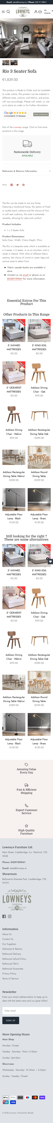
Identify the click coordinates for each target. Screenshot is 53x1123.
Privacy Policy (9, 973)
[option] (26, 38)
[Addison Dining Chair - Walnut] (13, 415)
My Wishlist (47, 12)
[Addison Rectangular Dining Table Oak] (39, 415)
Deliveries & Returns (12, 949)
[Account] (35, 12)
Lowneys (17, 127)
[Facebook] (4, 916)
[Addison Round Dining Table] (39, 457)
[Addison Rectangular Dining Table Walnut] (13, 457)
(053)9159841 (14, 278)
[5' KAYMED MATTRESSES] (13, 330)
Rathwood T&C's (10, 963)
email (25, 275)
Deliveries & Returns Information (19, 171)
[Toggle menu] (3, 12)
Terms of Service (10, 978)
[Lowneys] (23, 12)
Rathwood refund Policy (14, 959)
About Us (6, 934)
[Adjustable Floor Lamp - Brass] (39, 499)
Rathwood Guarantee (12, 968)
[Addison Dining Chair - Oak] (39, 372)
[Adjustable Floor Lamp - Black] (13, 499)
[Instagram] (9, 916)
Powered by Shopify (25, 1112)
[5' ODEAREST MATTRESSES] (13, 372)
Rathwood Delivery (11, 954)
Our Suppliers (9, 944)
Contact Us (7, 939)
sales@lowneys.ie (18, 868)
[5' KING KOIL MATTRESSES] (39, 330)
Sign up (10, 1020)
